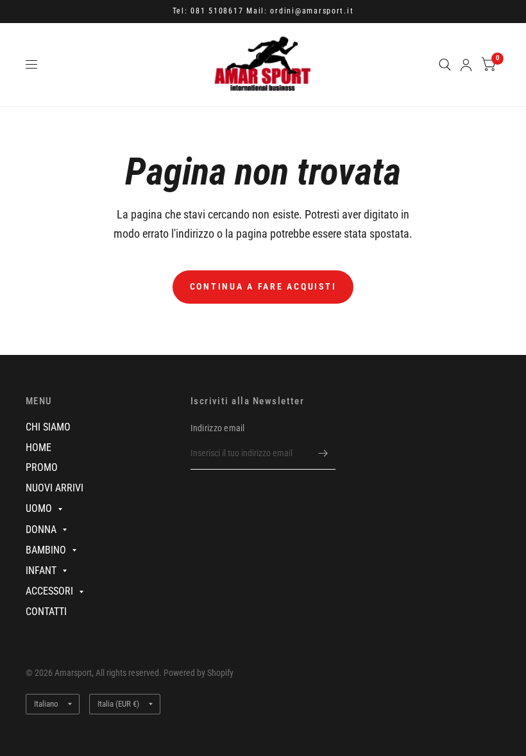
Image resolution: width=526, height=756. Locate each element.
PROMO (42, 467)
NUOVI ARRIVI (54, 488)
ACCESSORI (49, 591)
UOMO (39, 508)
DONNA (41, 529)
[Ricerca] (444, 64)
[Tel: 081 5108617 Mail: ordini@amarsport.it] (263, 11)
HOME (38, 447)
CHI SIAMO (48, 427)
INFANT (41, 570)
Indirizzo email (218, 428)
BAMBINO (46, 550)
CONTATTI (46, 611)
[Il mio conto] (466, 64)
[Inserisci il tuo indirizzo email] (322, 453)
